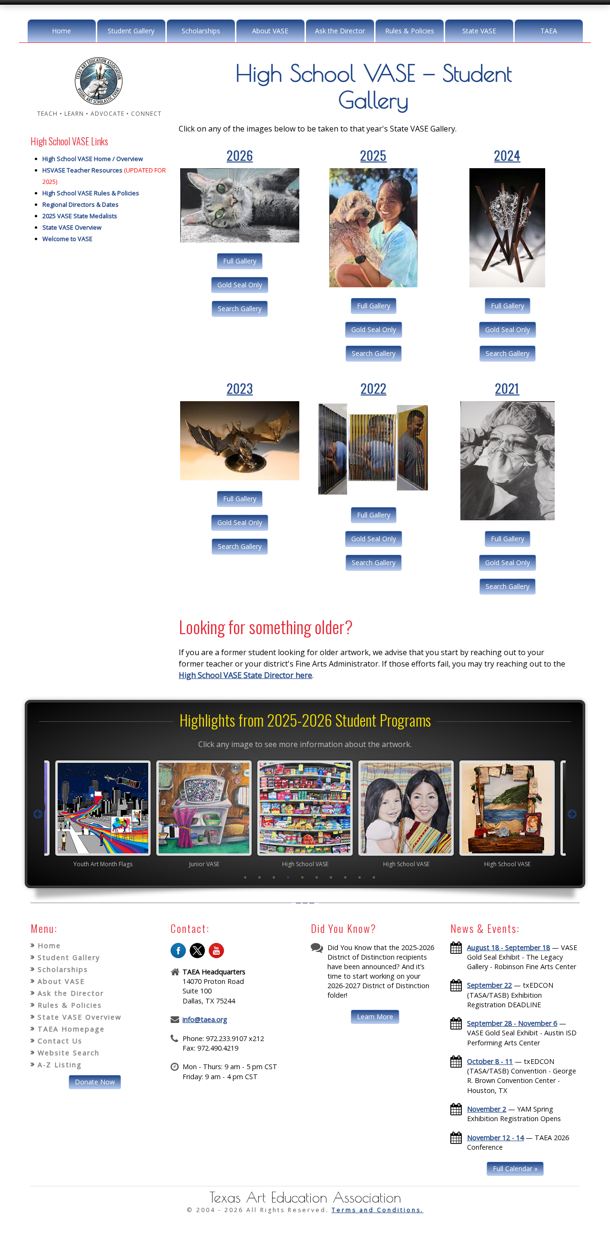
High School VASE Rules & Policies (90, 193)
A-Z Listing (60, 1064)
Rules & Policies (409, 30)
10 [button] (374, 877)
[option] (102, 814)
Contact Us (60, 1040)
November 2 (486, 1108)
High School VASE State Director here (245, 675)
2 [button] (259, 877)
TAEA (548, 30)
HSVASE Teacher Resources (82, 170)
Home (61, 30)
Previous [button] (37, 814)
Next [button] (572, 814)
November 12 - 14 (495, 1137)
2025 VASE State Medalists (79, 216)
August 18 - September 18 (508, 947)
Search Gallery (240, 308)
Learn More (375, 1016)
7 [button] (331, 877)
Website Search (69, 1052)
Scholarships (201, 30)
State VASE (479, 30)
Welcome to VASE (67, 238)
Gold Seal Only (239, 284)
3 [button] (274, 877)
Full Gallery (239, 260)
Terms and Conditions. (378, 1210)
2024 (507, 155)
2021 (507, 388)
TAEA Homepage (71, 1028)
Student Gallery (131, 30)
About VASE (270, 30)
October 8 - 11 (490, 1061)
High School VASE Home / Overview (92, 158)
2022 (373, 388)
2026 (240, 155)
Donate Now (95, 1081)
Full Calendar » (515, 1168)
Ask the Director (340, 30)
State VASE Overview (72, 227)
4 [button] (288, 877)
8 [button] (345, 877)
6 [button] (317, 877)
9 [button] (360, 877)
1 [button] (245, 877)
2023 (240, 388)
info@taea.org (205, 1019)
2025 (373, 155)
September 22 (489, 985)
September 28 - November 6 (512, 1023)
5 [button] (302, 877)
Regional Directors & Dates (80, 204)
